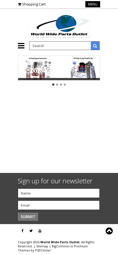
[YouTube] (39, 231)
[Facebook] (22, 231)
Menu (92, 4)
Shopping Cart (34, 4)
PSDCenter (43, 250)
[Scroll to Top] (110, 231)
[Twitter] (31, 231)
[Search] (95, 45)
